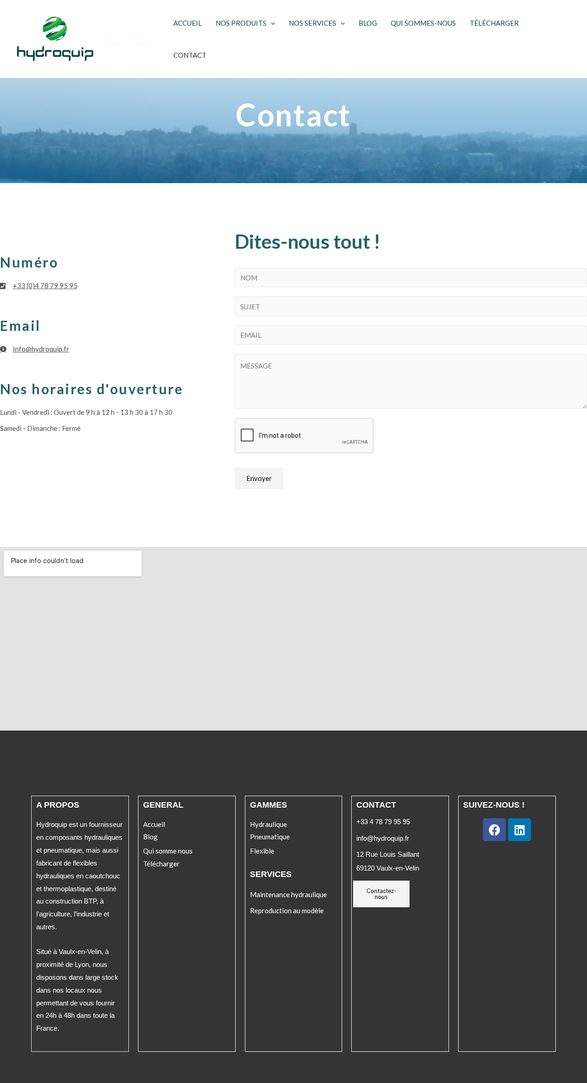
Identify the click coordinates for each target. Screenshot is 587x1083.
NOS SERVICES (312, 23)
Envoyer (259, 478)
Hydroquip (129, 39)
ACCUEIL (187, 23)
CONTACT (189, 55)
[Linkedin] (519, 829)
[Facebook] (494, 829)
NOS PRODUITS (241, 23)
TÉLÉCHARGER (494, 23)
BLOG (368, 23)
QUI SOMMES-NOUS (423, 23)
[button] (154, 824)
